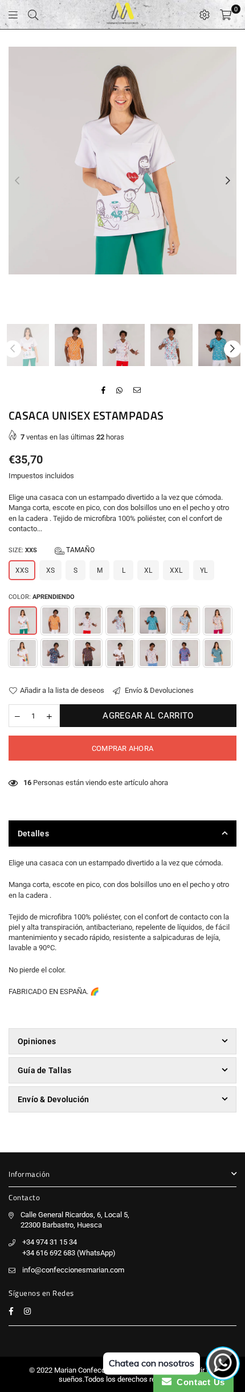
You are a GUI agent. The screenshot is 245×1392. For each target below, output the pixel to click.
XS (50, 570)
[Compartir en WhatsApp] (119, 391)
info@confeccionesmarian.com (73, 1270)
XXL (176, 570)
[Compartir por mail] (137, 391)
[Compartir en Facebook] (104, 391)
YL (203, 570)
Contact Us (198, 1382)
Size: (52, 550)
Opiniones (37, 1041)
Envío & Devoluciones (158, 690)
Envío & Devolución (53, 1099)
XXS (21, 570)
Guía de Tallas (44, 1070)
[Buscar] (33, 14)
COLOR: (42, 597)
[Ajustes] (204, 14)
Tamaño (79, 550)
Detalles (33, 833)
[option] (122, 160)
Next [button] (227, 181)
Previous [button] (17, 181)
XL (148, 570)
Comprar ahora (122, 748)
